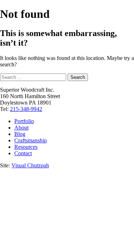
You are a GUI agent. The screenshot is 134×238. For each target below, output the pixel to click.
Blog (19, 134)
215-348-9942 (26, 109)
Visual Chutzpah (30, 165)
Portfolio (24, 121)
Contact (23, 153)
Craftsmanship (30, 140)
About (21, 128)
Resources (26, 147)
